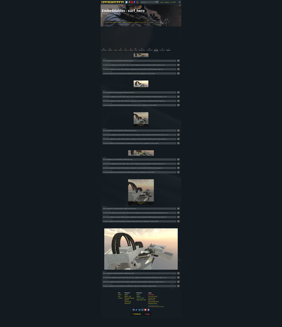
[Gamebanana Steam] (136, 309)
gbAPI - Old (128, 296)
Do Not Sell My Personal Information (156, 306)
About (119, 294)
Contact (120, 298)
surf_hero (143, 22)
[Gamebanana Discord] (133, 309)
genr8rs (127, 300)
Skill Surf (137, 22)
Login (138, 294)
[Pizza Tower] (129, 2)
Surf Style (130, 22)
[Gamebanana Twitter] (142, 309)
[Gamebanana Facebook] (148, 309)
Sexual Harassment (153, 301)
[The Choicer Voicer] (126, 2)
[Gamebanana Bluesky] (139, 309)
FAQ (119, 296)
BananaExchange (129, 298)
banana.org (128, 301)
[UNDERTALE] (132, 2)
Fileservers (128, 303)
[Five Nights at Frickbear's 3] (137, 2)
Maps (124, 22)
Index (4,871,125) (141, 300)
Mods (119, 22)
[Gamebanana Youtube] (145, 309)
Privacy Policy (151, 298)
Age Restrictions (152, 303)
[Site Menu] (179, 2)
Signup (167, 2)
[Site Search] (157, 2)
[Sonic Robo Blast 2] (134, 2)
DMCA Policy (151, 300)
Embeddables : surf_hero (153, 22)
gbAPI (126, 294)
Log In (162, 2)
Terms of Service (152, 296)
